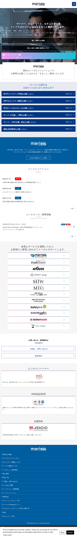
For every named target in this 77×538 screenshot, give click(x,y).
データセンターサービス (11, 458)
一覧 (71, 208)
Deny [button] (62, 532)
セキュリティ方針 (9, 516)
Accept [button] (70, 532)
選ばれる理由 (7, 454)
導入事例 (6, 474)
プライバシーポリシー (10, 501)
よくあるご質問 (8, 485)
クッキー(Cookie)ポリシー (11, 504)
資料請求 (38, 355)
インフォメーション (9, 493)
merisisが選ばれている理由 (38, 158)
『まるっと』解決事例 (10, 470)
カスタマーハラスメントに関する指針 (15, 508)
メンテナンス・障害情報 (11, 489)
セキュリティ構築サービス (11, 462)
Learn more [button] (7, 535)
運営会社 (6, 497)
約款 (4, 512)
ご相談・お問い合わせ (38, 348)
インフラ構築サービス (10, 466)
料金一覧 (6, 477)
